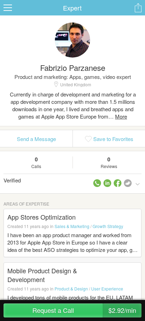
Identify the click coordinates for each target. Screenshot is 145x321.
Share (138, 7)
